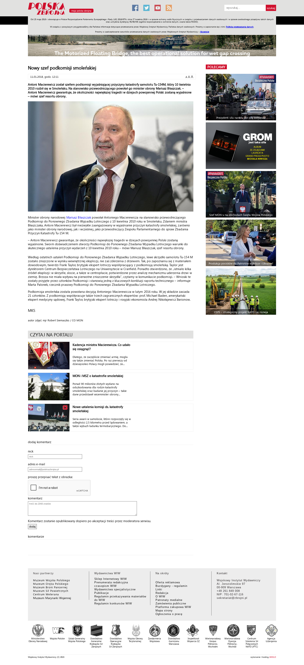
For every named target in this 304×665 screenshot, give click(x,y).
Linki (159, 589)
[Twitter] (146, 8)
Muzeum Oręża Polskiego (50, 583)
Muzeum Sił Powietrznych (50, 590)
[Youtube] (157, 8)
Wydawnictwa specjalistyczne (115, 589)
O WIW (160, 596)
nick (32, 451)
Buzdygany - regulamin (171, 585)
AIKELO (272, 657)
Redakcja (162, 592)
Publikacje (101, 592)
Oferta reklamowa (168, 582)
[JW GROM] (241, 145)
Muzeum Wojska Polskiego (51, 580)
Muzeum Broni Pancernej (50, 587)
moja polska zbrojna (81, 10)
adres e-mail (38, 464)
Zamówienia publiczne (171, 603)
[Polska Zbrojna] (77, 14)
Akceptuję (204, 31)
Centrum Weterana (46, 594)
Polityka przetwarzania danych (240, 26)
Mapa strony (164, 610)
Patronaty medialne (169, 600)
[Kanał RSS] (169, 8)
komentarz (36, 498)
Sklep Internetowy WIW (110, 578)
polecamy (216, 67)
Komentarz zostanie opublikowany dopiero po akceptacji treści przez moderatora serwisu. (89, 521)
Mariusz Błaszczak (78, 217)
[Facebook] (135, 8)
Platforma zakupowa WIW (173, 607)
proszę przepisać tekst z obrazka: (51, 477)
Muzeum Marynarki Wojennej (52, 598)
